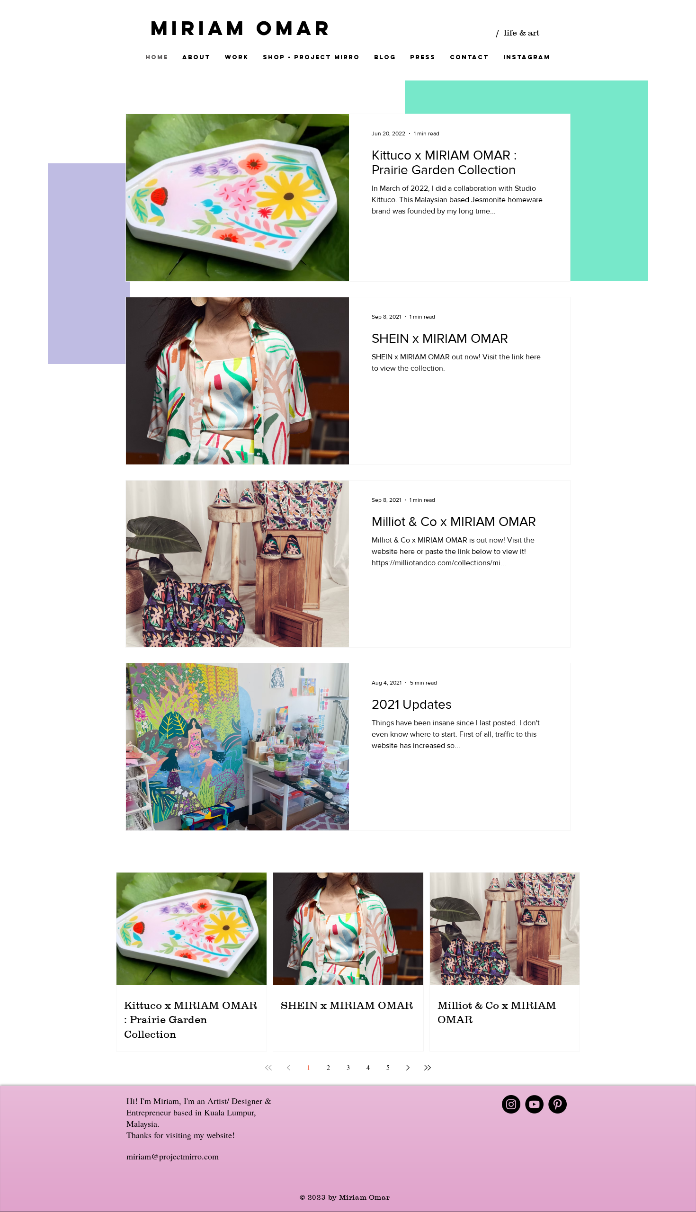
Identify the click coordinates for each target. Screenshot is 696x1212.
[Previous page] (288, 1067)
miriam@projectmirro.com (172, 1156)
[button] (237, 57)
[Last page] (427, 1067)
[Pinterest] (557, 1104)
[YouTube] (534, 1104)
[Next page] (407, 1067)
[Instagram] (511, 1104)
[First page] (268, 1067)
